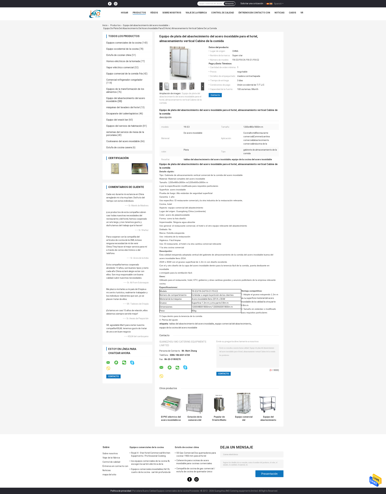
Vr (302, 12)
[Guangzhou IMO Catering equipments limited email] (110, 362)
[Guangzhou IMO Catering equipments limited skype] (134, 363)
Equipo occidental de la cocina (122, 48)
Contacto (215, 95)
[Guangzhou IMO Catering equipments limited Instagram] (115, 4)
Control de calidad (222, 12)
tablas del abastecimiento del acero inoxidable (191, 324)
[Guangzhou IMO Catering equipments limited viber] (110, 368)
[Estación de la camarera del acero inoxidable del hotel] (194, 403)
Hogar (124, 12)
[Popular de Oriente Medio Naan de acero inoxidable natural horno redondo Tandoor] (219, 403)
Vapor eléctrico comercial (120, 67)
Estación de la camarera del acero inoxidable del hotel (194, 418)
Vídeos (154, 12)
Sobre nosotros (171, 12)
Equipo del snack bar (117, 119)
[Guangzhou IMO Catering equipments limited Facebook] (109, 4)
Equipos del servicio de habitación (124, 125)
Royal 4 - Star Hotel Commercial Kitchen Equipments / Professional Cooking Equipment (150, 455)
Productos (139, 12)
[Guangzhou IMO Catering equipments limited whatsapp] (118, 362)
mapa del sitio (109, 474)
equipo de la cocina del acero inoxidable (178, 327)
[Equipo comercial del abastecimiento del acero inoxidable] (243, 403)
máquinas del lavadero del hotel (123, 107)
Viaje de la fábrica (196, 12)
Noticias (279, 12)
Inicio (105, 25)
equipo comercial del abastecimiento (233, 324)
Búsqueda (229, 4)
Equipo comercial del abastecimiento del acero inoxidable (244, 418)
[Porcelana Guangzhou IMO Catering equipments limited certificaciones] (115, 168)
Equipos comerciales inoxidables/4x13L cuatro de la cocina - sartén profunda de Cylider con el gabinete (151, 471)
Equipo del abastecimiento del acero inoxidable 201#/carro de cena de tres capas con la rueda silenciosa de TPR (268, 418)
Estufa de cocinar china (118, 55)
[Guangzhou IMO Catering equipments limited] (94, 13)
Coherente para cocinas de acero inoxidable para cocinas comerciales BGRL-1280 (194, 462)
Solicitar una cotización (251, 3)
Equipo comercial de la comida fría (124, 73)
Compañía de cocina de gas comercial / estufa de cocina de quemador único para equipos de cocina (195, 470)
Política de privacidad (121, 491)
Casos (292, 12)
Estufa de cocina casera (119, 147)
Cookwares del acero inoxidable (123, 141)
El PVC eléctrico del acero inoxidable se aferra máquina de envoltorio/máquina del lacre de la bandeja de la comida (171, 418)
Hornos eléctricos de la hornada (123, 61)
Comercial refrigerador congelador (124, 79)
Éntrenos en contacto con (254, 12)
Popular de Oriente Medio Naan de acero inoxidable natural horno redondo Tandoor (219, 418)
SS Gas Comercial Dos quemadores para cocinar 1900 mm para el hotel (196, 454)
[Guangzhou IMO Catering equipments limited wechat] (126, 362)
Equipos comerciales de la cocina (123, 42)
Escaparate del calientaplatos (122, 113)
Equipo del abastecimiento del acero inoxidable (145, 25)
